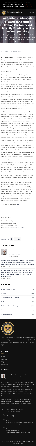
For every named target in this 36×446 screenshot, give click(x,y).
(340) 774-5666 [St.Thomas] (14, 409)
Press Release (7, 301)
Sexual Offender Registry (10, 306)
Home (5, 35)
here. (18, 204)
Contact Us (4, 364)
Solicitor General (8, 310)
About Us (4, 359)
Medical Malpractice (9, 289)
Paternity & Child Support (11, 297)
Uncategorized (7, 314)
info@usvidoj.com (11, 416)
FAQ (2, 362)
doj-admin (5, 51)
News (4, 293)
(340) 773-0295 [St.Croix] (13, 411)
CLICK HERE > (28, 4)
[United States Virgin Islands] (11, 12)
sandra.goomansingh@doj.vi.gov (14, 227)
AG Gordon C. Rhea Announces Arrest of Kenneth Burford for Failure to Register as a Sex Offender (21, 252)
